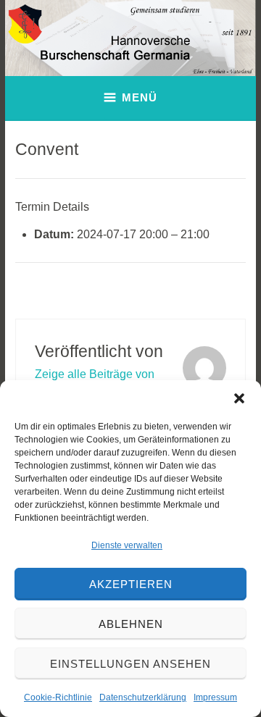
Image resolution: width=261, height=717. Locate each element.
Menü (139, 97)
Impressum (215, 697)
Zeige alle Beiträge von (94, 374)
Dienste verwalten (126, 545)
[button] (239, 398)
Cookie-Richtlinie (58, 697)
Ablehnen (131, 624)
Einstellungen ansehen (130, 664)
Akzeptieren (131, 584)
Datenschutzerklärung (142, 697)
